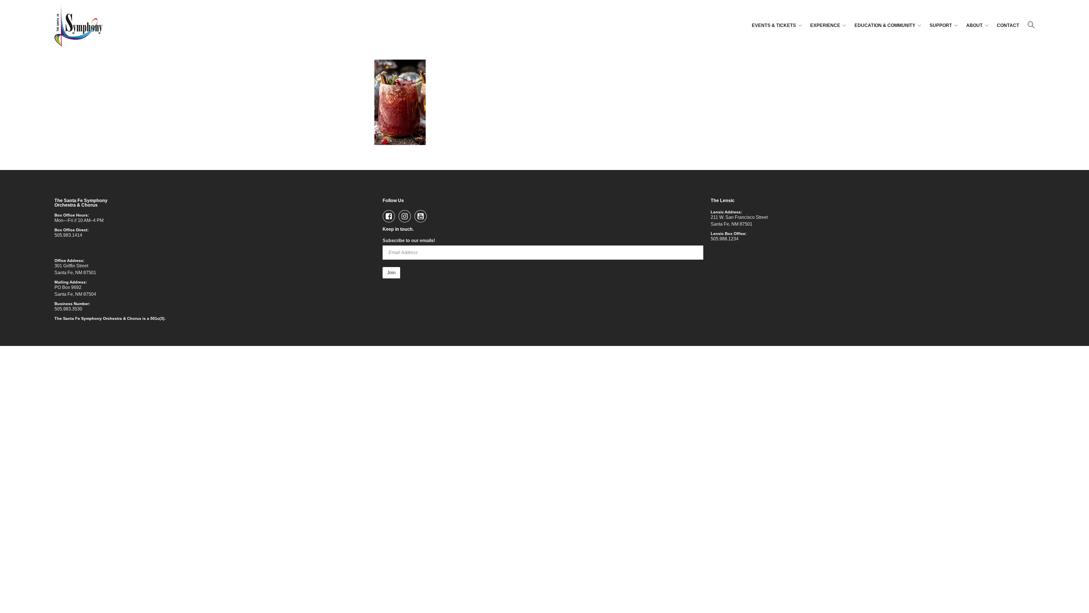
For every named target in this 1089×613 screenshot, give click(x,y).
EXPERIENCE (825, 25)
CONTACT (1008, 25)
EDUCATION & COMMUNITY (884, 25)
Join (391, 272)
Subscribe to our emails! (409, 240)
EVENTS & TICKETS (774, 25)
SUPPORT (941, 25)
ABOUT (974, 25)
